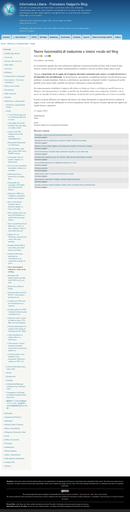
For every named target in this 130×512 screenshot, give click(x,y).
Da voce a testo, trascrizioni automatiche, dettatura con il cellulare (17, 167)
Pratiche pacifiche (41, 168)
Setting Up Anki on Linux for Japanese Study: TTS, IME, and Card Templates (17, 320)
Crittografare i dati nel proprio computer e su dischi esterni (15, 159)
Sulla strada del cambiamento (15, 458)
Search (86, 37)
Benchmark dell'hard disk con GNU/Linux (16, 143)
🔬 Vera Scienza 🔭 (20, 37)
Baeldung (54, 37)
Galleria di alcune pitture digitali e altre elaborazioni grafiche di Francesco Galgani (63, 146)
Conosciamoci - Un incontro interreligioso (14, 81)
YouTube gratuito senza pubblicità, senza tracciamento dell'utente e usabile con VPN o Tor (16, 357)
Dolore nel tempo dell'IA (102, 37)
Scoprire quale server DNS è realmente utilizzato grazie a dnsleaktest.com (17, 311)
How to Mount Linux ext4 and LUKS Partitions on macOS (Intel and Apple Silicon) (17, 216)
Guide (33, 43)
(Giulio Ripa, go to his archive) (30, 15)
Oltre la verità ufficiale (12, 428)
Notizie (9, 373)
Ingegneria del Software (13, 417)
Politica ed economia (12, 439)
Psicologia (8, 443)
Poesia (7, 436)
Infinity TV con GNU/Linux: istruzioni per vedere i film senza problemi (17, 238)
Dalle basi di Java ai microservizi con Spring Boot (16, 176)
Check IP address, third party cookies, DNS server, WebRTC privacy (17, 150)
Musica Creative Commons (14, 424)
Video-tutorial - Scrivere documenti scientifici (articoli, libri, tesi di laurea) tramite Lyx (17, 346)
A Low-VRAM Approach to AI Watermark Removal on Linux (55, 162)
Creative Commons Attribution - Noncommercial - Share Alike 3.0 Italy (81, 494)
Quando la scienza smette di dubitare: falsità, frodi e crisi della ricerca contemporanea (65, 185)
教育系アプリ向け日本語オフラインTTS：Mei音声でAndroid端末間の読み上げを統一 (17, 404)
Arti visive (8, 68)
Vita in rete (8, 57)
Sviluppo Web (10, 462)
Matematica (9, 421)
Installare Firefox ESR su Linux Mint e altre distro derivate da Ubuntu (16, 247)
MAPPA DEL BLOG (12, 53)
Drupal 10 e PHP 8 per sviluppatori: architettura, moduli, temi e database (16, 195)
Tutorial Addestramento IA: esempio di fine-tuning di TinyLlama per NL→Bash (17, 328)
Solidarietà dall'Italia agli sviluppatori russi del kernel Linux (16, 386)
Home (3, 43)
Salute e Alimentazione (12, 455)
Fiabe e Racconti (10, 93)
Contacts (76, 37)
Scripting (10, 380)
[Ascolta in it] (46, 56)
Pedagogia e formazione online (15, 432)
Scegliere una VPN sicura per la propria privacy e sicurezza (16, 303)
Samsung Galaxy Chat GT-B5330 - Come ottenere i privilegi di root (17, 294)
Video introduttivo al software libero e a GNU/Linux (15, 337)
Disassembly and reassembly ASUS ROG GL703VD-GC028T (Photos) (16, 186)
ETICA (34, 37)
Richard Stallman (11, 451)
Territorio (8, 466)
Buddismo (8, 72)
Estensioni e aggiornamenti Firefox (16, 106)
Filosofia (8, 97)
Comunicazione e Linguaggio (15, 76)
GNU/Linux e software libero (18, 43)
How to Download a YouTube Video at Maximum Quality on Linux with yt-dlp (61, 151)
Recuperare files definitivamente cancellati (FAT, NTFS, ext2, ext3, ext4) (16, 279)
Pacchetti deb (11, 376)
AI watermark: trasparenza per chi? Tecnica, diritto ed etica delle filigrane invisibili (63, 157)
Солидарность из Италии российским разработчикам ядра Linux (16, 394)
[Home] (9, 10)
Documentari (9, 90)
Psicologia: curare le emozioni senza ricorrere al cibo (53, 135)
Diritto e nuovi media (12, 86)
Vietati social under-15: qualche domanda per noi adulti (54, 174)
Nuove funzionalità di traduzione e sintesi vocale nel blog (17, 269)
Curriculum (65, 37)
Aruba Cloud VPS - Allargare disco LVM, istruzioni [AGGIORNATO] (15, 135)
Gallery (118, 37)
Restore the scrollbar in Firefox (16, 287)
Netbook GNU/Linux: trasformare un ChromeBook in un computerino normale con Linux (17, 258)
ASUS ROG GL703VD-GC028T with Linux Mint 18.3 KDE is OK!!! (17, 125)
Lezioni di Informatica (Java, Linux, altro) (16, 367)
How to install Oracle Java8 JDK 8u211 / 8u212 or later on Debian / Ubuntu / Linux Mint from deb (17, 227)
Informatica (8, 413)
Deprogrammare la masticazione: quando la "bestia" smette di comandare (61, 140)
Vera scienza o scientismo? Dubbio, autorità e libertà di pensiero (57, 179)
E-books (6, 37)
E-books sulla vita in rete (13, 61)
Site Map (43, 37)
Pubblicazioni (9, 447)
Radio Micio (9, 65)
